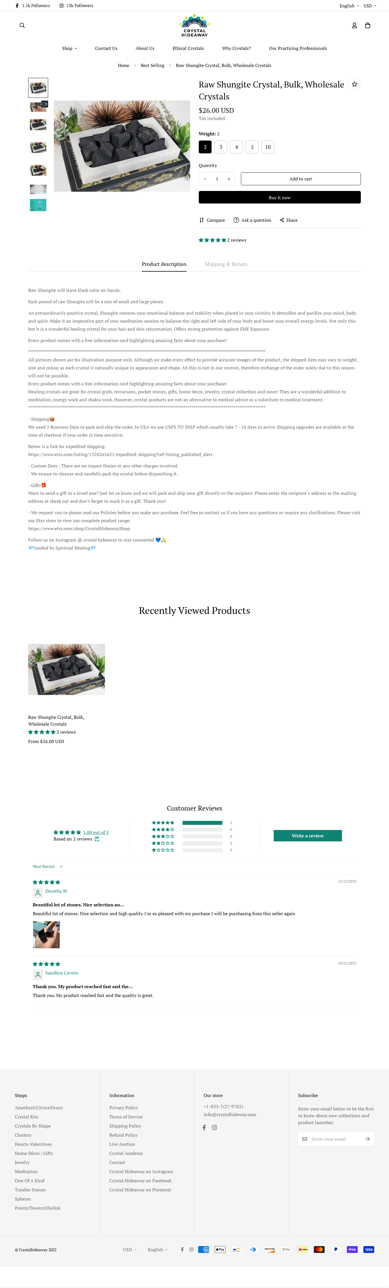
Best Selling (152, 65)
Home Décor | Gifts (34, 1153)
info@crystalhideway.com (230, 1114)
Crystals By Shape (33, 1126)
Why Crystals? (236, 48)
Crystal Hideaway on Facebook (140, 1180)
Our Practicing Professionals (298, 48)
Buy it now (280, 197)
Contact (117, 1162)
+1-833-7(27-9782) (223, 1106)
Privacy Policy (123, 1107)
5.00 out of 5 (96, 832)
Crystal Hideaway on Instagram (141, 1171)
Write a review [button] (308, 836)
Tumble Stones (30, 1190)
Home (123, 65)
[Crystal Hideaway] (194, 25)
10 (268, 146)
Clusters (23, 1135)
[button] (213, 240)
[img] (46, 882)
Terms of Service (126, 1117)
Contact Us (106, 48)
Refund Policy (123, 1135)
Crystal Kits (26, 1117)
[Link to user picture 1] (46, 935)
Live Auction (122, 1144)
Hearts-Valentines (33, 1144)
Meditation (26, 1171)
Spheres (23, 1199)
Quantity (208, 165)
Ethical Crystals (188, 48)
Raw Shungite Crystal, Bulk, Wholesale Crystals (56, 720)
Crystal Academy (126, 1153)
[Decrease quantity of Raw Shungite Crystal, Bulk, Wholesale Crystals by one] (205, 179)
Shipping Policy (125, 1126)
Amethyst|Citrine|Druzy (39, 1107)
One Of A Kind (29, 1180)
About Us (145, 48)
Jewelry (22, 1162)
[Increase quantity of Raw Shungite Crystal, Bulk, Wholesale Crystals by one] (229, 179)
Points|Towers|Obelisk (37, 1208)
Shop (67, 48)
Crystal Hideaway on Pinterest (140, 1190)
